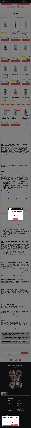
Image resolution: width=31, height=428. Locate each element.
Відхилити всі (7, 424)
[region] (10, 421)
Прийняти (14, 424)
